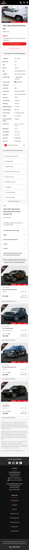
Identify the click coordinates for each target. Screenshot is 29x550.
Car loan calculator (14, 522)
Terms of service (14, 531)
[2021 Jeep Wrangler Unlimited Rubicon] (14, 314)
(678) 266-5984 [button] (16, 489)
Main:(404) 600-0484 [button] (15, 478)
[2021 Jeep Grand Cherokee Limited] (14, 276)
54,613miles (23, 369)
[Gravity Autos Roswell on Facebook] (9, 463)
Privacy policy (14, 527)
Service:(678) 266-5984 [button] (16, 480)
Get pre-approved (14, 518)
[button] (21, 2)
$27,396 (5, 296)
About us (14, 509)
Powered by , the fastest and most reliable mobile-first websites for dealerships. (15, 542)
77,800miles (23, 330)
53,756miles (23, 408)
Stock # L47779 (5, 403)
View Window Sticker (13, 145)
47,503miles (23, 292)
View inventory (14, 500)
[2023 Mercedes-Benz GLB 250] (14, 353)
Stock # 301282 (5, 365)
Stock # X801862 (5, 287)
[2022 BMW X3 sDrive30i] (14, 392)
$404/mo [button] (23, 296)
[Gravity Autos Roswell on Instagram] (16, 463)
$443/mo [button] (23, 335)
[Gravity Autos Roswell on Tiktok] (20, 463)
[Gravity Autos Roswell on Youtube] (13, 463)
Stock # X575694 (5, 326)
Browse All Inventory (15, 44)
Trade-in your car (14, 513)
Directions (14, 505)
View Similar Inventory (14, 48)
